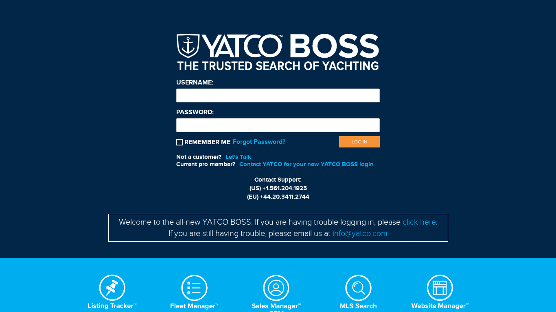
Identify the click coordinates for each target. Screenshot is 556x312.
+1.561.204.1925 (285, 188)
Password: (195, 112)
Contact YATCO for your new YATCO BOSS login (306, 164)
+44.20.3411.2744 (284, 196)
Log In (359, 142)
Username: (194, 82)
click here (419, 221)
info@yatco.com (360, 233)
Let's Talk (238, 157)
